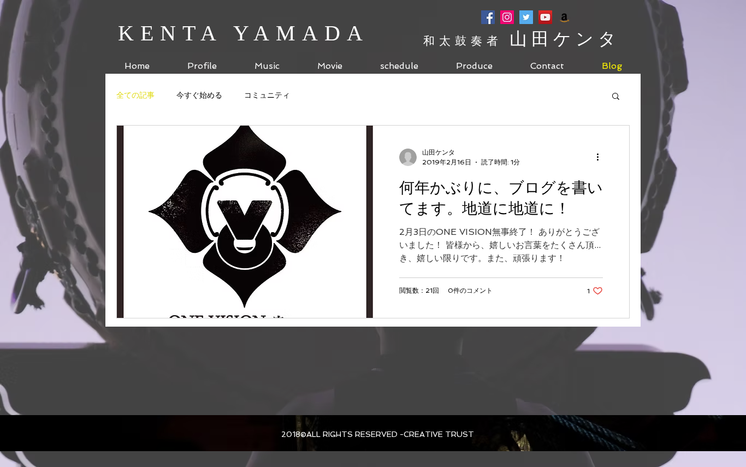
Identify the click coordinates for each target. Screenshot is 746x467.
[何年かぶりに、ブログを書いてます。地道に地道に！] (245, 222)
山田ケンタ (565, 39)
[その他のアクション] (601, 157)
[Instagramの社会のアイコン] (507, 17)
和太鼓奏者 (466, 41)
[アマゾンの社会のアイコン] (564, 17)
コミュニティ (267, 95)
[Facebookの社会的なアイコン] (488, 17)
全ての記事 (135, 95)
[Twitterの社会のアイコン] (526, 17)
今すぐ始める (199, 95)
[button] (616, 97)
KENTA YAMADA (243, 33)
